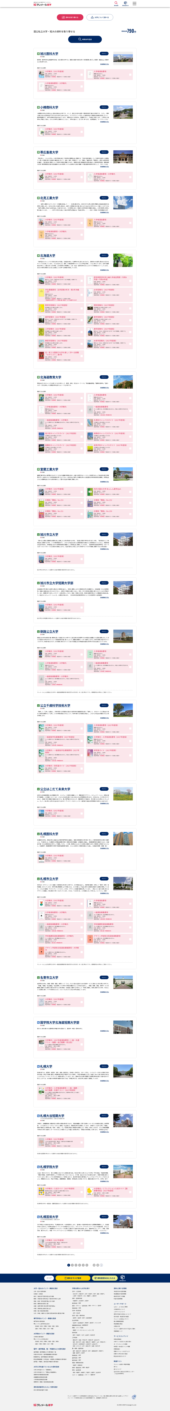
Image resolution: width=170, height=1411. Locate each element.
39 (94, 1265)
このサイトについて (119, 1312)
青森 (39, 1296)
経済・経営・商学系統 (78, 1315)
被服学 (83, 1372)
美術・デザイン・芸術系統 (79, 1306)
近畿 (35, 1306)
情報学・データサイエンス (80, 1330)
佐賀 (51, 1313)
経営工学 (88, 1346)
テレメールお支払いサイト (121, 1319)
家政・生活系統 (76, 1370)
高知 (47, 1311)
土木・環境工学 (101, 1342)
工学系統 (74, 1337)
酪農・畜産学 (76, 1353)
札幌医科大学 (49, 834)
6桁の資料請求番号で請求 (41, 1390)
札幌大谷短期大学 (52, 1115)
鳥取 (39, 1308)
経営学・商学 (81, 1318)
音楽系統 (74, 1308)
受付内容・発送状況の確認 (121, 1316)
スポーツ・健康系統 (77, 1375)
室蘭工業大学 (49, 469)
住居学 (93, 1372)
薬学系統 (74, 1360)
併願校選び (117, 1349)
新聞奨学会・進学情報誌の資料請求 (43, 1357)
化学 (83, 1335)
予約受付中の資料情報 (120, 1291)
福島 (52, 1296)
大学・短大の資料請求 (40, 1291)
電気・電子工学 (77, 1342)
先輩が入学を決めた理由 (120, 1354)
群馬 (44, 1299)
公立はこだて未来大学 (55, 789)
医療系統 (74, 1355)
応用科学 (88, 1344)
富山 (48, 1301)
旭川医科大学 (49, 53)
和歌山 (53, 1306)
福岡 (42, 1313)
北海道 (35, 1294)
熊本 (56, 1313)
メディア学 (91, 1330)
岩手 (41, 1296)
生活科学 (98, 1372)
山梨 (59, 1299)
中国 (35, 1308)
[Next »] (101, 1265)
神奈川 (56, 1299)
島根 (44, 1308)
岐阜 (41, 1303)
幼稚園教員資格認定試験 (40, 1377)
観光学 (91, 1323)
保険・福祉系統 (76, 1367)
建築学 (93, 1342)
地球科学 (92, 1335)
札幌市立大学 (49, 878)
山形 (50, 1296)
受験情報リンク (118, 1331)
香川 (39, 1311)
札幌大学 (46, 1066)
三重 (47, 1303)
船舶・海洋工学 (96, 1346)
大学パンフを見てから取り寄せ (122, 1341)
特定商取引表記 (118, 1324)
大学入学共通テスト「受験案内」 (43, 1370)
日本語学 (81, 1301)
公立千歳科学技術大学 (55, 705)
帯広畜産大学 (49, 152)
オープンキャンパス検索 (120, 1344)
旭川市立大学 (49, 534)
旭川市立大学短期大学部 (56, 583)
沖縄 (63, 1313)
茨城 (39, 1299)
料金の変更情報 (118, 1299)
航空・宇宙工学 (83, 1340)
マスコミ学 (98, 1323)
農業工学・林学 (86, 1351)
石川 (51, 1301)
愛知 (44, 1303)
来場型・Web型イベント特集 (122, 1346)
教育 (80, 1303)
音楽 (80, 1308)
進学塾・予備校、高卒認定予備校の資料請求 (46, 1362)
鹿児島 (60, 1313)
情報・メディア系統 (77, 1328)
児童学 (88, 1372)
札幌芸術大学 (49, 1216)
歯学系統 (74, 1358)
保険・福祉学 (85, 1367)
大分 (45, 1313)
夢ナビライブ (117, 1369)
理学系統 (74, 1332)
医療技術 (80, 1365)
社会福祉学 (80, 1323)
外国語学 (75, 1301)
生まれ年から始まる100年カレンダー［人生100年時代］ (124, 1372)
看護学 (74, 1365)
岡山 (41, 1308)
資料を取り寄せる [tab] (72, 17)
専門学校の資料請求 (39, 1321)
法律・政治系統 (76, 1310)
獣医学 (101, 1351)
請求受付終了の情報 (119, 1296)
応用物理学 (82, 1344)
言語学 (86, 1301)
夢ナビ (115, 1367)
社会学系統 (75, 1320)
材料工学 (75, 1344)
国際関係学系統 (76, 1325)
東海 (35, 1303)
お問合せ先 (117, 1326)
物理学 (78, 1335)
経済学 (74, 1318)
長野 (45, 1301)
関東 (35, 1299)
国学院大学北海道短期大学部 (59, 1022)
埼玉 (47, 1299)
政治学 (78, 1313)
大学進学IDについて (119, 1309)
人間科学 (94, 1296)
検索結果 (124, 31)
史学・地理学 (88, 1294)
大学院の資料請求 (39, 1337)
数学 (74, 1335)
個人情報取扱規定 (119, 1321)
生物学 (87, 1335)
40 (98, 1265)
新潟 (42, 1301)
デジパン (104, 53)
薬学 (80, 1360)
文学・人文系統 (76, 1291)
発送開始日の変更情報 (120, 1294)
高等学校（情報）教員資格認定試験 (43, 1382)
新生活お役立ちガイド (120, 1356)
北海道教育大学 (50, 377)
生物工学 (94, 1344)
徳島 (41, 1311)
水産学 (83, 1353)
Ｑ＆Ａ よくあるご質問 (120, 1307)
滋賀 (39, 1306)
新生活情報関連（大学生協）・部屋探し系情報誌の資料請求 (50, 1359)
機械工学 (75, 1340)
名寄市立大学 (49, 977)
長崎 (53, 1313)
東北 (35, 1296)
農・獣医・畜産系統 (77, 1348)
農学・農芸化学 (77, 1351)
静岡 (39, 1303)
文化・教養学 (86, 1296)
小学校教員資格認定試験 (40, 1379)
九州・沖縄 (37, 1313)
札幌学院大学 (49, 1166)
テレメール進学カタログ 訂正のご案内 (124, 1329)
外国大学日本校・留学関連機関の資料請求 (45, 1354)
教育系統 (74, 1303)
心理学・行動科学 (77, 1296)
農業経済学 (95, 1351)
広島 (47, 1308)
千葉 (50, 1299)
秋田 (47, 1296)
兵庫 (47, 1306)
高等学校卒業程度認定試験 (41, 1374)
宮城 (44, 1296)
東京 (52, 1299)
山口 (50, 1308)
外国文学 (81, 1294)
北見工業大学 (49, 198)
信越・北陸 (37, 1301)
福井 (53, 1301)
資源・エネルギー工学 (78, 1346)
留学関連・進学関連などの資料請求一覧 (45, 1352)
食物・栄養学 (76, 1372)
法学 (74, 1313)
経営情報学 (89, 1318)
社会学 (74, 1323)
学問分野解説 (117, 1339)
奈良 (50, 1306)
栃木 (41, 1299)
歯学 (80, 1358)
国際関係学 (85, 1325)
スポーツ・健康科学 (90, 1375)
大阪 (44, 1306)
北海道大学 (47, 255)
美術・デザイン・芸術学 (95, 1305)
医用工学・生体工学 (93, 1340)
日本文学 (75, 1294)
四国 (35, 1311)
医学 (80, 1355)
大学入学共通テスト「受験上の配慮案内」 (45, 1372)
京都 (41, 1306)
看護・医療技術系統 (77, 1363)
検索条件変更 (87, 39)
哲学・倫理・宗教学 (98, 1294)
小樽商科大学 (49, 107)
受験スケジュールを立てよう (122, 1351)
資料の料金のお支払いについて (122, 1314)
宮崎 (48, 1313)
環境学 (86, 1323)
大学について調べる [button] (102, 17)
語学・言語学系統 (77, 1298)
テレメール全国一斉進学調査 (122, 1364)
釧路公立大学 (49, 631)
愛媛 (44, 1311)
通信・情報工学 (86, 1342)
